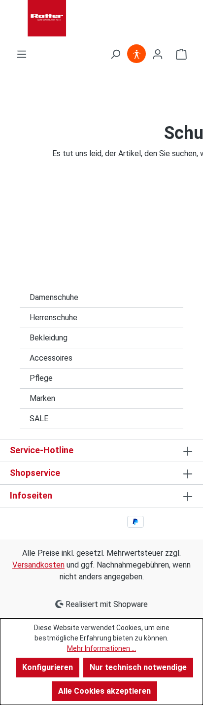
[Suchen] (115, 54)
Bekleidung (49, 337)
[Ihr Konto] (157, 54)
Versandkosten (38, 565)
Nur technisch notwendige (138, 667)
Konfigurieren (47, 667)
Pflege (41, 378)
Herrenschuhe (53, 317)
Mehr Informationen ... (101, 648)
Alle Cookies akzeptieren (104, 691)
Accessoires (51, 358)
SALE (39, 418)
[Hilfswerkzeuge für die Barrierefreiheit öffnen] (136, 54)
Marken (42, 398)
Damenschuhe (54, 297)
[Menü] (22, 54)
